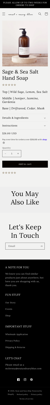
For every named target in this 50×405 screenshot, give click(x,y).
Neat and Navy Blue (23, 391)
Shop (8, 315)
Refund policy (22, 394)
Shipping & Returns (15, 347)
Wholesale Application (16, 334)
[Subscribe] (41, 246)
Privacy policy (36, 394)
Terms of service (26, 399)
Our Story (10, 302)
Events (8, 309)
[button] (3, 14)
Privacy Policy (12, 340)
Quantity (6, 148)
